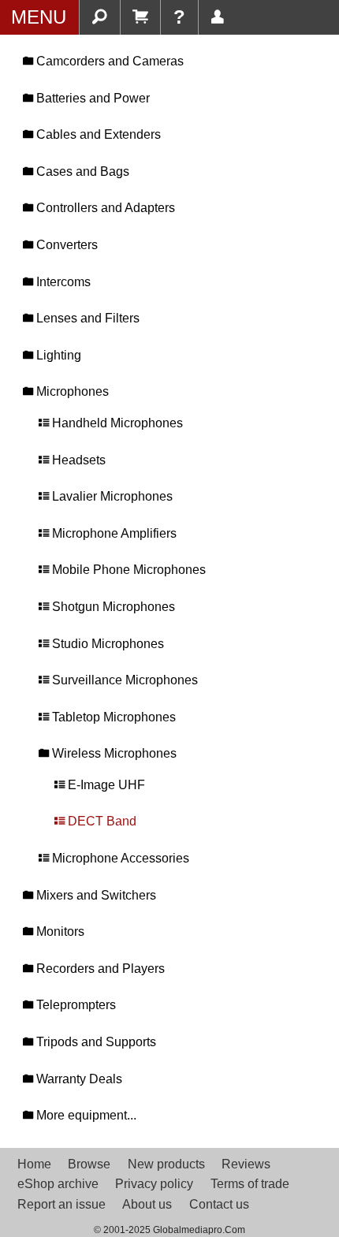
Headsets (77, 460)
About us (147, 1204)
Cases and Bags (81, 171)
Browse (89, 1164)
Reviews (246, 1164)
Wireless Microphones (113, 753)
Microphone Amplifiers (113, 533)
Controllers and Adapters (104, 207)
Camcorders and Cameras (108, 61)
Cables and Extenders (97, 134)
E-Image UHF (105, 785)
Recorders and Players (99, 968)
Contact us (219, 1204)
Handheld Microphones (116, 423)
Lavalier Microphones (111, 496)
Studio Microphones (106, 643)
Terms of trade (249, 1183)
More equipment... (84, 1115)
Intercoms (62, 282)
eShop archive (58, 1183)
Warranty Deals (77, 1079)
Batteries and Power (91, 98)
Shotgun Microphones (112, 606)
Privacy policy (154, 1183)
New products (166, 1164)
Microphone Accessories (119, 858)
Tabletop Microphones (112, 717)
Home (34, 1164)
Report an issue (61, 1204)
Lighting (57, 355)
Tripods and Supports (94, 1042)
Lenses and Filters (86, 318)
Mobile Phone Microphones (127, 569)
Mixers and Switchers (94, 895)
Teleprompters (74, 1005)
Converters (65, 244)
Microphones (71, 391)
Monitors (58, 931)
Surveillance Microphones (123, 680)
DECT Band (100, 821)
